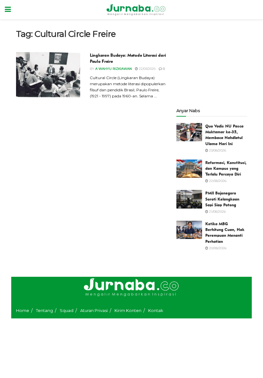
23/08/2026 (217, 150)
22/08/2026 (217, 181)
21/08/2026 (217, 212)
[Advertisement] (211, 61)
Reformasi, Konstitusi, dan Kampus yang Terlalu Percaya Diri (226, 168)
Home (22, 310)
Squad (66, 310)
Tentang (44, 310)
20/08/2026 (217, 248)
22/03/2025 (147, 69)
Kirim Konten (128, 310)
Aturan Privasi (94, 310)
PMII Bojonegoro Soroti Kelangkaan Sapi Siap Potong (222, 198)
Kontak (155, 310)
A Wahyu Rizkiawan (113, 69)
